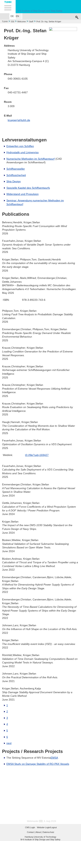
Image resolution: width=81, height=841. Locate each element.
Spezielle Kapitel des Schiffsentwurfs (28, 187)
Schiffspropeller (15, 168)
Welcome (21, 21)
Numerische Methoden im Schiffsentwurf (30, 158)
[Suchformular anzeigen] (77, 16)
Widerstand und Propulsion (22, 194)
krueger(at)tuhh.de (19, 120)
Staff (31, 21)
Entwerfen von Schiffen (20, 146)
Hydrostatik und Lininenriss (22, 152)
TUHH (5, 21)
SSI (12, 21)
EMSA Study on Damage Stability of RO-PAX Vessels (37, 763)
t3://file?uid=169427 (37, 455)
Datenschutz (48, 832)
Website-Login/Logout (47, 827)
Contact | (31, 832)
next (8, 743)
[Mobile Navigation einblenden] (8, 6)
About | (39, 832)
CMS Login (30, 827)
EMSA (54, 757)
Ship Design (13, 181)
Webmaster (33, 821)
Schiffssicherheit (16, 175)
